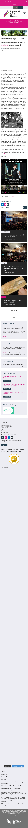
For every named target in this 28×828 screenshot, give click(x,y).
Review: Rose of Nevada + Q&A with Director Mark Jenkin (12, 377)
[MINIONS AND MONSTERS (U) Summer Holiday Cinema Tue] (14, 625)
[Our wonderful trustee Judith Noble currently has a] (14, 727)
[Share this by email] (5, 204)
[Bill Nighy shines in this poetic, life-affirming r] (14, 742)
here (5, 154)
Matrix (19, 813)
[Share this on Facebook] (2, 204)
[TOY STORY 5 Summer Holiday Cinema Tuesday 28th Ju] (14, 639)
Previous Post (15, 314)
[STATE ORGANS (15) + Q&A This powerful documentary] (14, 595)
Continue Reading (7, 380)
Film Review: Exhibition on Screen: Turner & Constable (14, 393)
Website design (13, 813)
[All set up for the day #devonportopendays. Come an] (14, 683)
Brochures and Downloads (15, 366)
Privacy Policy (11, 815)
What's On (14, 4)
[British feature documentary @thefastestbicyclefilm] (14, 566)
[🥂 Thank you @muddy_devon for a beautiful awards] (14, 713)
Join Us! (4, 336)
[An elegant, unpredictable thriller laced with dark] (14, 757)
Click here (5, 352)
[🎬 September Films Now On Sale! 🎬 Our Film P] (14, 580)
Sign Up (4, 445)
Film (13, 196)
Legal (7, 815)
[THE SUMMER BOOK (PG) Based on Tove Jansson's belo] (14, 478)
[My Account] (14, 7)
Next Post (13, 310)
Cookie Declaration (18, 815)
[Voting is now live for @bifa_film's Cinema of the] (14, 536)
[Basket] (16, 7)
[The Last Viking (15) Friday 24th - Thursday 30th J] (14, 654)
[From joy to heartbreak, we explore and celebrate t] (14, 507)
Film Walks (18, 97)
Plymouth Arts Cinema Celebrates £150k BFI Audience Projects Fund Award (14, 385)
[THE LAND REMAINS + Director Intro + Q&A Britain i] (14, 522)
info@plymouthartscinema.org (9, 434)
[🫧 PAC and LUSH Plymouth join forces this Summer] (14, 698)
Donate (20, 7)
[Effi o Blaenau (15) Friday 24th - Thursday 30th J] (14, 669)
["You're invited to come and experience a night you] (14, 551)
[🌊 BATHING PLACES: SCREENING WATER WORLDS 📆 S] (14, 492)
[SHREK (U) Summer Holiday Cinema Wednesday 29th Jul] (14, 610)
